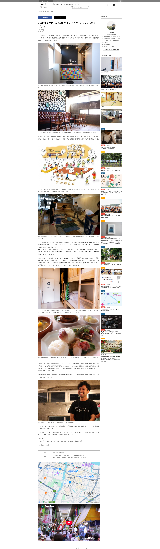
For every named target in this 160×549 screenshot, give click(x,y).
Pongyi (102, 106)
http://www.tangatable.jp (59, 452)
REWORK (103, 1)
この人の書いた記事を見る (111, 50)
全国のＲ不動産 (46, 1)
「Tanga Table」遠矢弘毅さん (108, 89)
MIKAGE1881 (104, 124)
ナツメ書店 (107, 44)
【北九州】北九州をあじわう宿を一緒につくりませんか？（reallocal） (61, 441)
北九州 (44, 12)
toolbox (81, 1)
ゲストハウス (45, 445)
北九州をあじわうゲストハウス (108, 72)
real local (92, 1)
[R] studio (70, 1)
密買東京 (59, 1)
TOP (39, 12)
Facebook (45, 17)
